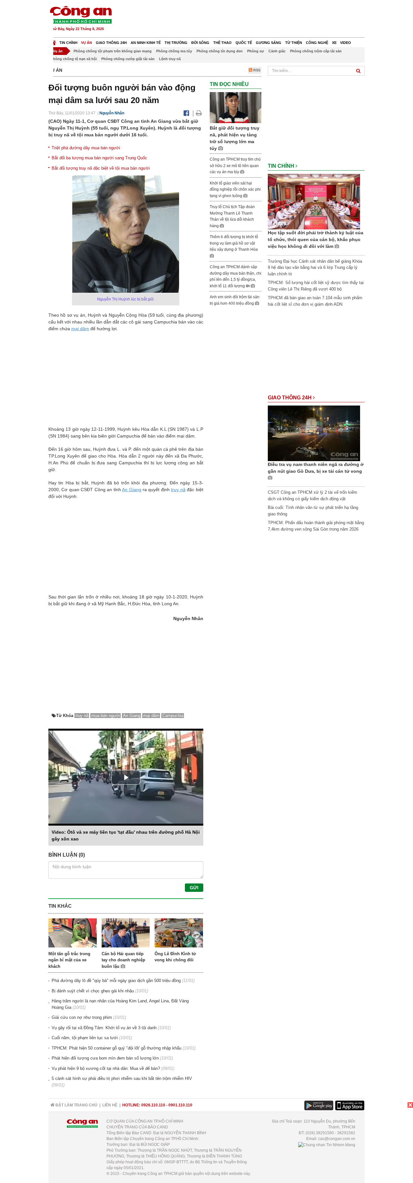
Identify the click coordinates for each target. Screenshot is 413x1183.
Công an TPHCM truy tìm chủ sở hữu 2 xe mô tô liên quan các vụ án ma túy (235, 165)
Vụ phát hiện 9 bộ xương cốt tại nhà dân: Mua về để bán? (106, 1068)
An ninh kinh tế (146, 43)
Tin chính (68, 43)
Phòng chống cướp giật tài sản (128, 59)
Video (345, 43)
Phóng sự (255, 51)
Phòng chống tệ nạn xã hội (74, 59)
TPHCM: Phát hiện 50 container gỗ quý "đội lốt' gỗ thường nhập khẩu (116, 1048)
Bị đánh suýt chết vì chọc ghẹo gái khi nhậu (93, 990)
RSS (256, 70)
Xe (334, 43)
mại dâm (80, 328)
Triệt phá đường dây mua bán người (86, 147)
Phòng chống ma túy (174, 51)
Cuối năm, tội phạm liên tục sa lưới (85, 1037)
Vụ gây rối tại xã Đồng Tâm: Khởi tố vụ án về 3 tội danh (104, 1027)
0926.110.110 (153, 1105)
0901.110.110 (180, 1105)
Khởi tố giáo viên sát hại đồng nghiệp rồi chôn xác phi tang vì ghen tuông (235, 189)
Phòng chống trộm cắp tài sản (316, 51)
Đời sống (200, 43)
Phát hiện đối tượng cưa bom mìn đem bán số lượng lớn (105, 1058)
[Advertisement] (247, 19)
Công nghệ (317, 43)
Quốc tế (244, 43)
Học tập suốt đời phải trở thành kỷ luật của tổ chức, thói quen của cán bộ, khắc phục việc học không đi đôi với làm (315, 239)
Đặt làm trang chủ (76, 1105)
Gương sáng (268, 43)
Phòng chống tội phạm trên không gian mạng (113, 51)
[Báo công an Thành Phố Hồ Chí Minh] (80, 14)
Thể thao (222, 43)
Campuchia (172, 715)
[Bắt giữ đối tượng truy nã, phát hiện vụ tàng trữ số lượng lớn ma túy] (235, 107)
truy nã (178, 489)
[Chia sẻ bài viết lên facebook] (186, 113)
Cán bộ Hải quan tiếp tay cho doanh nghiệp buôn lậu (123, 960)
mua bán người (105, 715)
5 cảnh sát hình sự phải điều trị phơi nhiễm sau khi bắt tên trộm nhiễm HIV (122, 1078)
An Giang (131, 489)
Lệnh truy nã (170, 59)
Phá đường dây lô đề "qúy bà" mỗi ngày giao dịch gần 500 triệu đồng (116, 980)
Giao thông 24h (111, 43)
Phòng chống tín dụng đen (219, 51)
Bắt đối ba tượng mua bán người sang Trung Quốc (99, 157)
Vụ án (86, 43)
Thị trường (176, 43)
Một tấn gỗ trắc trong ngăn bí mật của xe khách (69, 960)
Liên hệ (109, 1105)
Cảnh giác (277, 51)
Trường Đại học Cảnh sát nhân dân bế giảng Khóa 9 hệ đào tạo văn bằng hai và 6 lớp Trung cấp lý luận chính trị (315, 267)
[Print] (199, 113)
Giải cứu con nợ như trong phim (82, 1017)
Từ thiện (293, 43)
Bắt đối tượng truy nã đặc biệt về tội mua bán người (101, 168)
